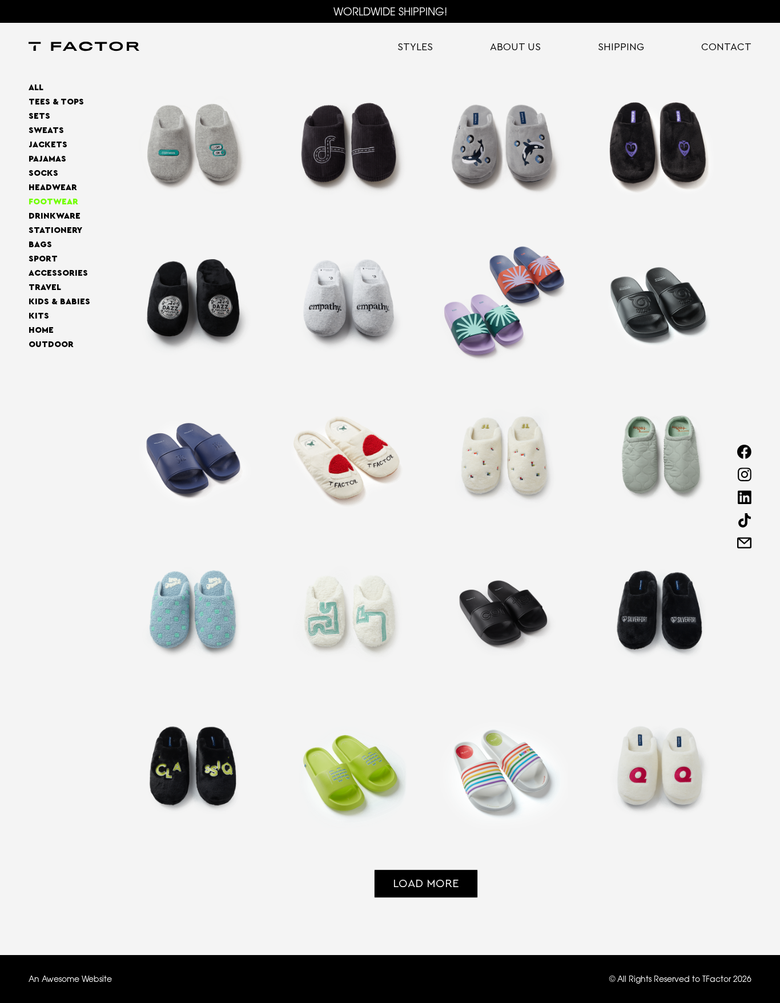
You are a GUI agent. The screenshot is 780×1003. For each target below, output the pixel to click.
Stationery (55, 230)
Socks (43, 173)
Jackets (48, 144)
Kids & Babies (59, 301)
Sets (39, 116)
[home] (84, 47)
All (36, 87)
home (41, 330)
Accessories (58, 273)
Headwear (53, 187)
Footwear (53, 202)
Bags (40, 244)
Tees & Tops (56, 102)
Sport (43, 259)
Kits (39, 316)
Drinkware (55, 216)
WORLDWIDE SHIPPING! (390, 11)
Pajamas (47, 159)
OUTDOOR (51, 344)
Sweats (46, 130)
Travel (45, 287)
